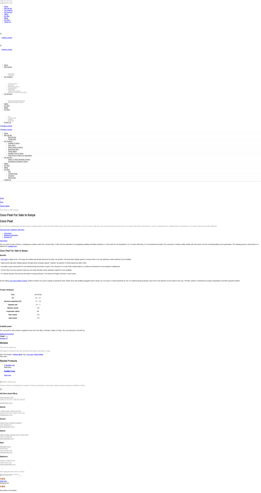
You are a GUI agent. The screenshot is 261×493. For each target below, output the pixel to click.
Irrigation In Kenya (14, 143)
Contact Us (7, 22)
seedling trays (12, 246)
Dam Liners (11, 145)
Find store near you (6, 230)
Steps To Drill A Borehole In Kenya (19, 159)
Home (6, 6)
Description (7, 233)
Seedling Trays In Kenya (15, 153)
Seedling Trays (9, 371)
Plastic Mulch (12, 151)
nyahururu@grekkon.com (7, 464)
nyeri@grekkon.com (6, 452)
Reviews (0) (8, 237)
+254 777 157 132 (6, 399)
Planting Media (4, 206)
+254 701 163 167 (19, 399)
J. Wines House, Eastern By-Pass (10, 411)
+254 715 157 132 (6, 413)
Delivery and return (18, 230)
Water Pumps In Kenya (15, 147)
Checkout (11, 176)
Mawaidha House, (5, 447)
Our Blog (6, 16)
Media (6, 18)
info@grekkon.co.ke (6, 403)
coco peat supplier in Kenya (18, 281)
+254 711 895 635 (6, 437)
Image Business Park (6, 397)
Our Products (8, 10)
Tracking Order (13, 174)
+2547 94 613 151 (6, 462)
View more (3, 481)
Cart (9, 172)
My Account (12, 178)
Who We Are (8, 8)
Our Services (8, 12)
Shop (1, 202)
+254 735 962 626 (6, 451)
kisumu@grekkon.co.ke (7, 427)
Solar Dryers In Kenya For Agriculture (20, 156)
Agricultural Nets (13, 149)
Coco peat (4, 259)
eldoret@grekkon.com (7, 439)
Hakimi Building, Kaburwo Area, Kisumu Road (14, 435)
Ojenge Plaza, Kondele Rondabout (11, 423)
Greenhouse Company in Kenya (18, 162)
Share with (3, 356)
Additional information (11, 235)
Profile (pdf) (12, 139)
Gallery (6, 14)
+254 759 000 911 (6, 425)
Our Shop (7, 20)
